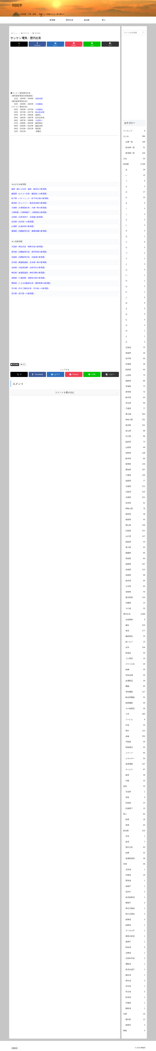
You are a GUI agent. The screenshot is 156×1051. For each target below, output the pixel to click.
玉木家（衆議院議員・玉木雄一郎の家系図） (29, 262)
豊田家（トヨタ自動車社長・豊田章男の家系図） (31, 283)
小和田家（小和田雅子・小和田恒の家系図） (29, 212)
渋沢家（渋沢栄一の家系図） (23, 222)
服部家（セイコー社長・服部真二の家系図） (29, 194)
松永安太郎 (39, 112)
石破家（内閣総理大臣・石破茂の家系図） (28, 257)
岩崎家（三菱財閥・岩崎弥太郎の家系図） (28, 278)
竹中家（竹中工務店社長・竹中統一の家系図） (30, 288)
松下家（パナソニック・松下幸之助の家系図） (30, 198)
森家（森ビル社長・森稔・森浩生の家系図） (29, 189)
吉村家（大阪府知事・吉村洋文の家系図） (28, 267)
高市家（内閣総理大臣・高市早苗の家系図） (29, 252)
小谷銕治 (39, 104)
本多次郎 (39, 98)
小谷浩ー (39, 120)
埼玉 (23, 364)
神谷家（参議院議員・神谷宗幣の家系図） (28, 273)
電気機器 (15, 364)
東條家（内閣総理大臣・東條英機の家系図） (29, 231)
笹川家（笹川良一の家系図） (23, 293)
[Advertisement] (64, 69)
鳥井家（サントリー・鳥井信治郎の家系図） (29, 203)
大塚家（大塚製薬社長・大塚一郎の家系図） (29, 208)
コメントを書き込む (64, 392)
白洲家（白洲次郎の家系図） (23, 226)
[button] (110, 44)
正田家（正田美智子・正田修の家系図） (27, 217)
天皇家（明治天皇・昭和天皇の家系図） (27, 247)
